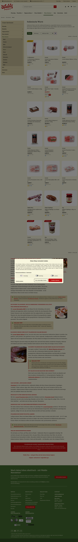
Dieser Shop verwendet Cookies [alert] (39, 261)
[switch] (21, 275)
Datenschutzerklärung (21, 272)
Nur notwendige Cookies (41, 280)
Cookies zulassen (55, 280)
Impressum (28, 272)
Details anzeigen (19, 281)
